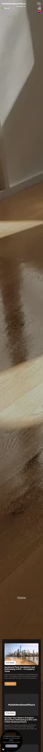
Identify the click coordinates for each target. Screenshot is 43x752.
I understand (11, 746)
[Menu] (39, 3)
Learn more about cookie (11, 742)
